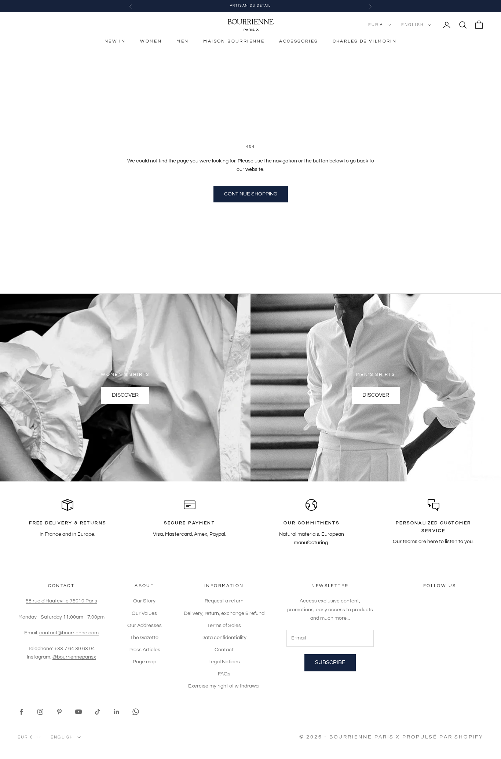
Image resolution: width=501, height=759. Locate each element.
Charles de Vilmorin (365, 41)
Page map (144, 661)
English (412, 25)
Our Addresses (144, 625)
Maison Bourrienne (233, 41)
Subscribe (330, 662)
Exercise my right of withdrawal (224, 686)
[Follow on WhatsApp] (135, 711)
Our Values (144, 613)
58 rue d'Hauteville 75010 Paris (61, 601)
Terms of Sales (224, 625)
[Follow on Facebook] (21, 711)
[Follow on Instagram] (40, 711)
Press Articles (144, 649)
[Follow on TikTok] (97, 711)
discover (375, 395)
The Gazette (144, 637)
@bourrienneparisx (74, 657)
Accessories (298, 41)
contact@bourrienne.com (69, 632)
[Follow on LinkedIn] (116, 711)
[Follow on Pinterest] (59, 711)
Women (151, 41)
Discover (125, 395)
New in (115, 41)
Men (182, 41)
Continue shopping (250, 194)
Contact (224, 649)
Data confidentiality (223, 637)
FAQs (224, 673)
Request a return (224, 601)
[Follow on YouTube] (78, 711)
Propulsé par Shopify (442, 737)
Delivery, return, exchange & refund (224, 613)
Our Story (144, 601)
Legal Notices (224, 661)
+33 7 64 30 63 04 (74, 648)
